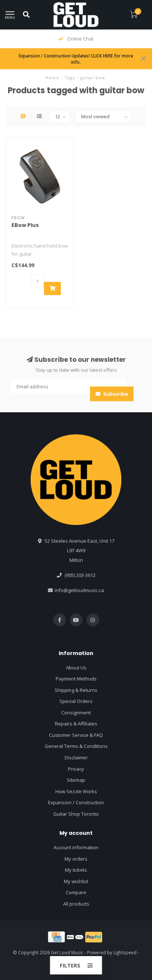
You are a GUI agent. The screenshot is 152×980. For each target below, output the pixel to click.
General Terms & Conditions (76, 746)
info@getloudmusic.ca (79, 590)
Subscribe (115, 394)
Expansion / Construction (76, 802)
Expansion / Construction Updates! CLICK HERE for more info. (76, 59)
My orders (76, 858)
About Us (76, 667)
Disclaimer (76, 757)
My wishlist (76, 881)
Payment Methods (76, 678)
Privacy (76, 769)
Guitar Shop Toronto (76, 814)
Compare (76, 892)
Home (52, 77)
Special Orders (76, 701)
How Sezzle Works (76, 791)
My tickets (76, 870)
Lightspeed (125, 952)
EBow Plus (25, 225)
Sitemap (76, 780)
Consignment (76, 712)
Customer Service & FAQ (76, 735)
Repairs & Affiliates (76, 723)
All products (76, 903)
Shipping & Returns (76, 690)
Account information (76, 847)
